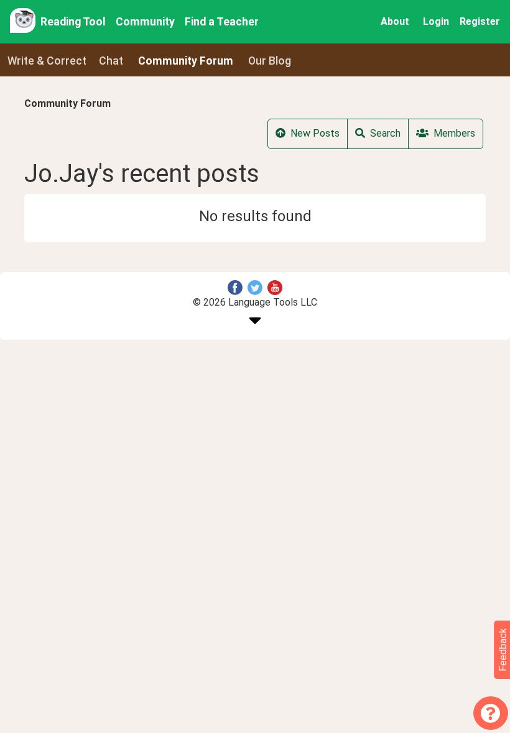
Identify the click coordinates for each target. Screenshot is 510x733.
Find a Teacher (222, 22)
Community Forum (67, 103)
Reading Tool (73, 22)
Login (436, 21)
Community (145, 22)
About (395, 21)
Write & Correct (46, 61)
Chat (111, 61)
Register (480, 21)
